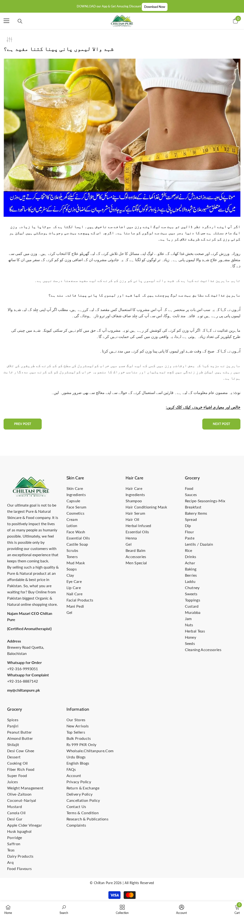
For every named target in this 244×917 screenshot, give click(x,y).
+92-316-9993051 (22, 668)
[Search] (20, 21)
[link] (64, 909)
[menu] (6, 21)
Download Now (154, 7)
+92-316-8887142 (22, 681)
